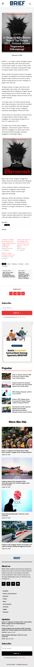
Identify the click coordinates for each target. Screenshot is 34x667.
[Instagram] (8, 584)
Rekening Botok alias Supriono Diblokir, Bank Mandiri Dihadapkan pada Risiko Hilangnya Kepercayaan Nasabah (22, 409)
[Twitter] (15, 293)
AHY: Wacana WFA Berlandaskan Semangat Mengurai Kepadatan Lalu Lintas (9, 274)
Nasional (4, 632)
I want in (16, 313)
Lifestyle (17, 34)
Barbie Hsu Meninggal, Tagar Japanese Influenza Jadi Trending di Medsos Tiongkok (23, 275)
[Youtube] (18, 584)
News (3, 625)
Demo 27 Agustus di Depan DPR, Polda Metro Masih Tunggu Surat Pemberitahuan (21, 376)
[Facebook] (11, 293)
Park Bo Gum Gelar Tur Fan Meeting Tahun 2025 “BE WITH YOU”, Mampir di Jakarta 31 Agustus (24, 243)
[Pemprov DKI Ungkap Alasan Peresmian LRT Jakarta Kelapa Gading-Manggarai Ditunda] (6, 401)
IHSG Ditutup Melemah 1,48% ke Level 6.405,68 (15, 514)
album (9, 264)
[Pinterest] (19, 293)
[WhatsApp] (23, 293)
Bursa (3, 638)
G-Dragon (21, 264)
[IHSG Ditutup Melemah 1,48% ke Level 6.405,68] (6, 392)
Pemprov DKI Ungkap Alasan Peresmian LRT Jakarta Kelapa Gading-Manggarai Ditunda (21, 400)
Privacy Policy (21, 317)
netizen (27, 264)
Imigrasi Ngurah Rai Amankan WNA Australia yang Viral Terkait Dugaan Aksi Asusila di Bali (22, 384)
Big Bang (14, 264)
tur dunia (4, 266)
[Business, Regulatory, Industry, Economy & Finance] (17, 558)
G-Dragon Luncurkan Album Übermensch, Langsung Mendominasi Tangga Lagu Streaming (8, 243)
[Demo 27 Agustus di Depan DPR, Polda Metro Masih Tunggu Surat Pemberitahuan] (6, 376)
